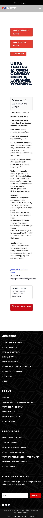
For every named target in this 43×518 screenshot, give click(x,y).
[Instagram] (6, 505)
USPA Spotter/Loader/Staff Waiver (20, 457)
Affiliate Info (9, 442)
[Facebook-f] (3, 505)
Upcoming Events (11, 352)
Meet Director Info (12, 437)
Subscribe (35, 495)
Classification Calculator (17, 366)
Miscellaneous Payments (15, 462)
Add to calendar (23, 306)
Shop (5, 381)
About (5, 397)
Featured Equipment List (15, 371)
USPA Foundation (11, 416)
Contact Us (8, 421)
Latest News (8, 466)
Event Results (9, 347)
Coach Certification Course (17, 402)
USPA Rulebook (10, 362)
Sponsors (7, 376)
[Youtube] (9, 505)
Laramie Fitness (19, 288)
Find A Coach (9, 357)
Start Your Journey (13, 342)
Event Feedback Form (13, 452)
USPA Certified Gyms (12, 407)
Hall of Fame (8, 412)
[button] (39, 8)
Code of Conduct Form (14, 447)
